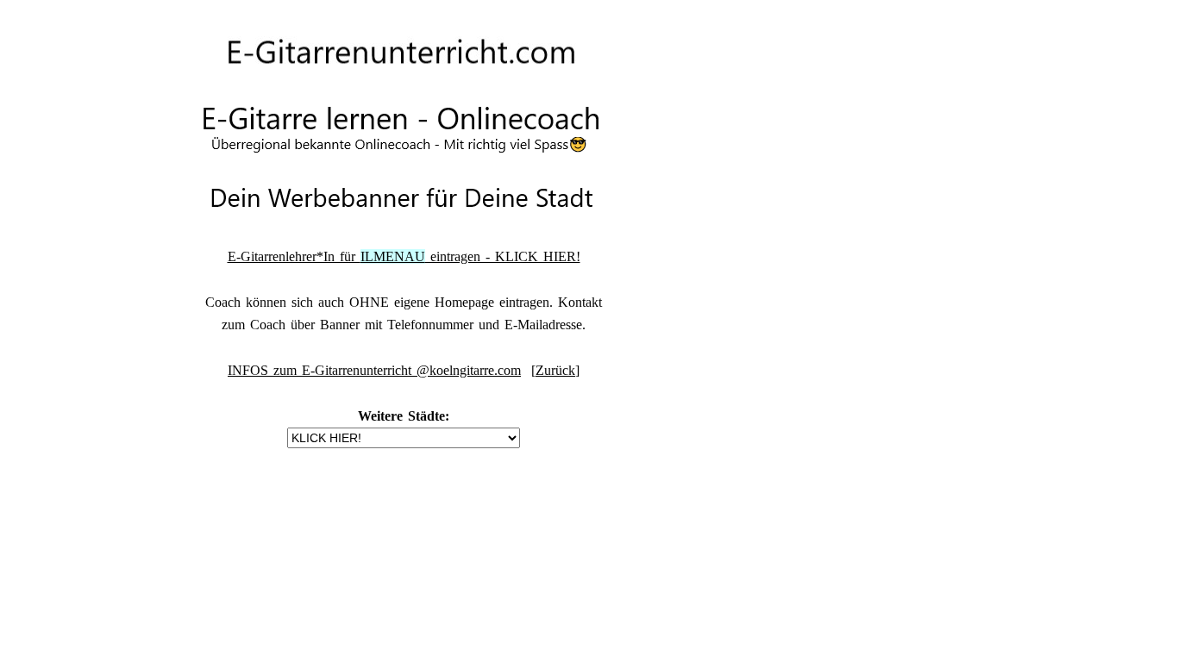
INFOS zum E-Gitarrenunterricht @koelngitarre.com (374, 370)
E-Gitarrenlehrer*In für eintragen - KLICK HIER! (404, 256)
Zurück (555, 370)
